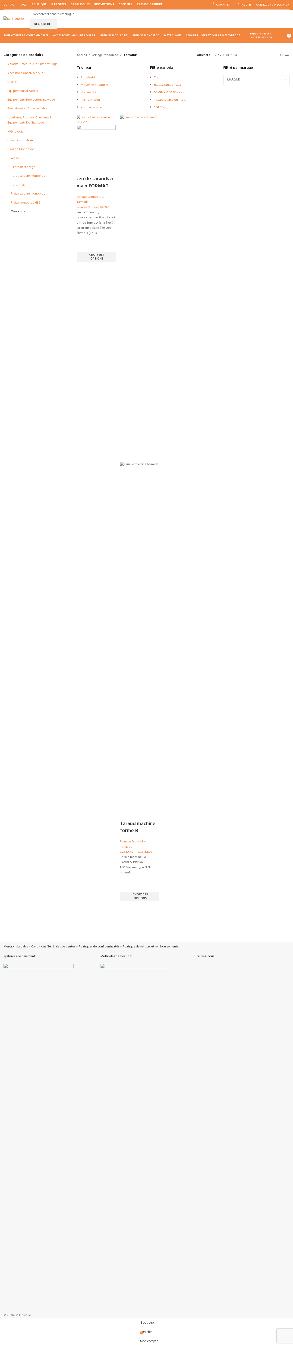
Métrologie (15, 131)
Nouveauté (88, 92)
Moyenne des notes (94, 85)
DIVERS (12, 82)
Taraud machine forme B (137, 827)
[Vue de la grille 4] (270, 55)
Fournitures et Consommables (28, 108)
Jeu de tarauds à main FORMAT (95, 182)
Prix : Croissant (90, 100)
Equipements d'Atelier (22, 91)
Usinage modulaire (20, 140)
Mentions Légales (15, 946)
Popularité (88, 77)
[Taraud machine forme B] (139, 288)
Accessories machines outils (26, 73)
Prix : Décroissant (92, 107)
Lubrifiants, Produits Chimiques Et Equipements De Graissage (30, 120)
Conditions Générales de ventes (53, 946)
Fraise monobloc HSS (25, 202)
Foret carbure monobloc (28, 176)
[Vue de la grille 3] (262, 55)
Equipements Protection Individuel (31, 99)
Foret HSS (18, 185)
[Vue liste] (248, 55)
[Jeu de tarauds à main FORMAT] (96, 120)
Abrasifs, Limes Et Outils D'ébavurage (32, 64)
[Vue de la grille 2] (255, 55)
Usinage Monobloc (20, 149)
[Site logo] (13, 19)
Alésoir (15, 158)
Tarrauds (18, 211)
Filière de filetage (23, 167)
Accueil (82, 55)
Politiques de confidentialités (99, 946)
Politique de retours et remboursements (150, 946)
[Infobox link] (37, 932)
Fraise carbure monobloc (28, 193)
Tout (157, 77)
